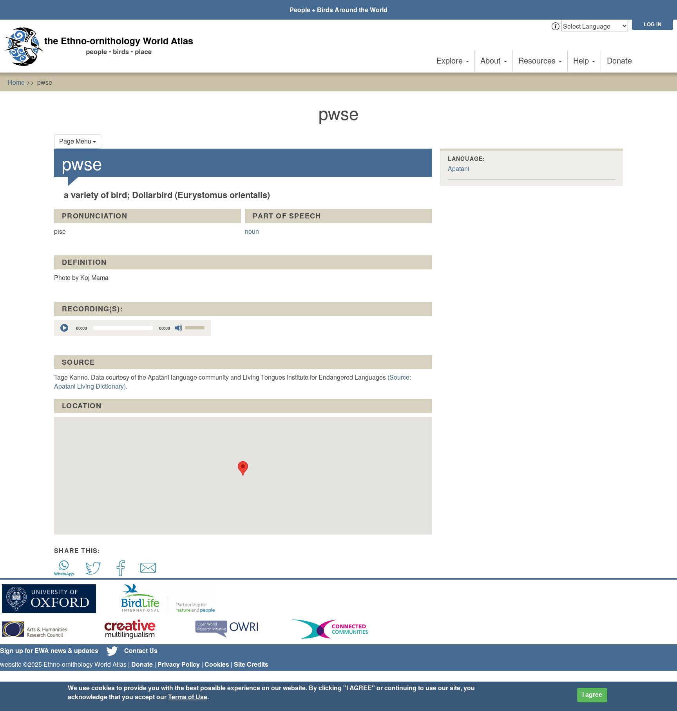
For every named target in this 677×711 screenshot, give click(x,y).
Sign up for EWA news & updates (49, 650)
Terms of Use (187, 696)
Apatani (458, 168)
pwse (44, 82)
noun (252, 231)
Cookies (217, 664)
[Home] (102, 47)
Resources (538, 60)
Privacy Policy (178, 664)
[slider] (196, 327)
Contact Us (140, 650)
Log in (652, 24)
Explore (450, 60)
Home (16, 82)
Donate (619, 60)
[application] (132, 328)
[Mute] (179, 328)
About (491, 60)
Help (582, 60)
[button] (243, 468)
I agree (592, 694)
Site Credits (251, 664)
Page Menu (76, 140)
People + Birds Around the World (338, 9)
